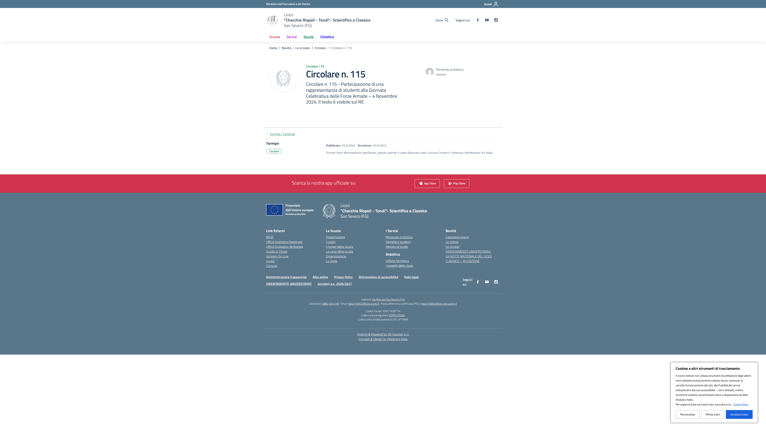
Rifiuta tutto (713, 414)
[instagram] (496, 20)
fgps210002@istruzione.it (363, 304)
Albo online (320, 277)
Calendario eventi (457, 237)
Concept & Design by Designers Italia (383, 339)
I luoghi (331, 241)
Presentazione (335, 237)
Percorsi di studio (397, 246)
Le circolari (453, 246)
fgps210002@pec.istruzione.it (439, 304)
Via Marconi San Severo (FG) (388, 299)
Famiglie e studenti (398, 241)
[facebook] (478, 20)
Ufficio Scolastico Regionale (284, 241)
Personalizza (687, 414)
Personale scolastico (399, 237)
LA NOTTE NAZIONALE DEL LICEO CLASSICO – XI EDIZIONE (469, 258)
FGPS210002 (397, 315)
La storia (331, 261)
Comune (271, 265)
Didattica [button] (327, 37)
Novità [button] (309, 37)
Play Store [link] (459, 183)
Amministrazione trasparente (286, 277)
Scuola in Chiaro (276, 251)
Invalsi (270, 261)
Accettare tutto (739, 414)
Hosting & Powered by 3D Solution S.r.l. (383, 334)
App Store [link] (429, 183)
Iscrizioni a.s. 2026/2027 (335, 283)
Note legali (411, 277)
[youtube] (487, 20)
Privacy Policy (343, 277)
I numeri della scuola (339, 246)
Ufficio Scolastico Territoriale (284, 246)
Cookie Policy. (741, 404)
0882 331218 (330, 304)
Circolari (274, 151)
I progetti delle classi (399, 265)
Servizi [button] (292, 37)
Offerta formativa (397, 260)
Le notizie (452, 241)
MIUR (269, 237)
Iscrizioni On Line (277, 256)
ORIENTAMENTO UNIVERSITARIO (468, 251)
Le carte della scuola (339, 251)
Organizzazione (336, 256)
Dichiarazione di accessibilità (378, 277)
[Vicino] (753, 365)
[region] (714, 392)
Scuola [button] (274, 37)
